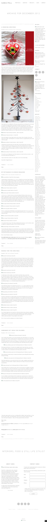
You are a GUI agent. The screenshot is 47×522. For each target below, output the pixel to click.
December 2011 (37, 163)
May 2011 (36, 171)
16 (5, 164)
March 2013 (37, 145)
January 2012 (37, 162)
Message (25, 482)
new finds (36, 107)
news (20, 174)
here (31, 154)
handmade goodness (12, 29)
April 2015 (37, 126)
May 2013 (36, 142)
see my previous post (25, 288)
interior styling (37, 105)
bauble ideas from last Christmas (22, 237)
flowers (36, 99)
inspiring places (18, 29)
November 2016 (37, 117)
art (35, 95)
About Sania (12, 509)
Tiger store (21, 285)
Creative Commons (33, 509)
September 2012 (37, 152)
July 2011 (36, 169)
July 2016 (36, 121)
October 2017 (37, 116)
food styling (37, 100)
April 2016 (37, 125)
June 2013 (36, 141)
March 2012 (37, 159)
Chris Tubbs (32, 183)
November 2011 (37, 164)
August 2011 (37, 168)
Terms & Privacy (21, 509)
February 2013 (37, 146)
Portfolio (17, 2)
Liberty (3, 199)
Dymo (4, 210)
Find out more (37, 90)
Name (25, 474)
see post (10, 280)
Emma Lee (10, 429)
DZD (13, 301)
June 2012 (36, 156)
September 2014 (37, 127)
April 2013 (37, 144)
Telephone (25, 480)
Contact (43, 2)
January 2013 (37, 147)
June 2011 (36, 170)
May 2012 (36, 157)
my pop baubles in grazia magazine (13, 172)
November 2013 (37, 135)
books (10, 332)
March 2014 (37, 130)
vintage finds (37, 111)
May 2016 (36, 123)
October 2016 (37, 119)
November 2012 (37, 150)
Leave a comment (10, 164)
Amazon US (6, 424)
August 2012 (37, 153)
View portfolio (37, 243)
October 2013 (37, 136)
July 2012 (36, 154)
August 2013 (37, 139)
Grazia (6, 195)
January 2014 (37, 133)
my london (37, 106)
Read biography (10, 490)
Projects (32, 2)
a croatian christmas (8, 27)
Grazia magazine (16, 179)
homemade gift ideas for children (12, 330)
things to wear (37, 110)
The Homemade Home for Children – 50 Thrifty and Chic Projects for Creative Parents (19, 340)
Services (25, 2)
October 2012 (37, 151)
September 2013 (37, 138)
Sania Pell (6, 3)
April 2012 (37, 158)
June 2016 (36, 122)
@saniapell (42, 47)
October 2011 (37, 165)
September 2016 (37, 120)
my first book (8, 279)
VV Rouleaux (24, 199)
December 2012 (37, 148)
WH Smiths (27, 210)
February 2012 (37, 160)
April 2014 (37, 129)
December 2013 (37, 134)
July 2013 (36, 140)
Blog (38, 2)
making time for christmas (10, 250)
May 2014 (36, 128)
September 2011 (37, 166)
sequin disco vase (4, 238)
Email (25, 477)
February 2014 (37, 132)
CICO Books (21, 423)
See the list (37, 58)
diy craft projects (12, 174)
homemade (17, 174)
